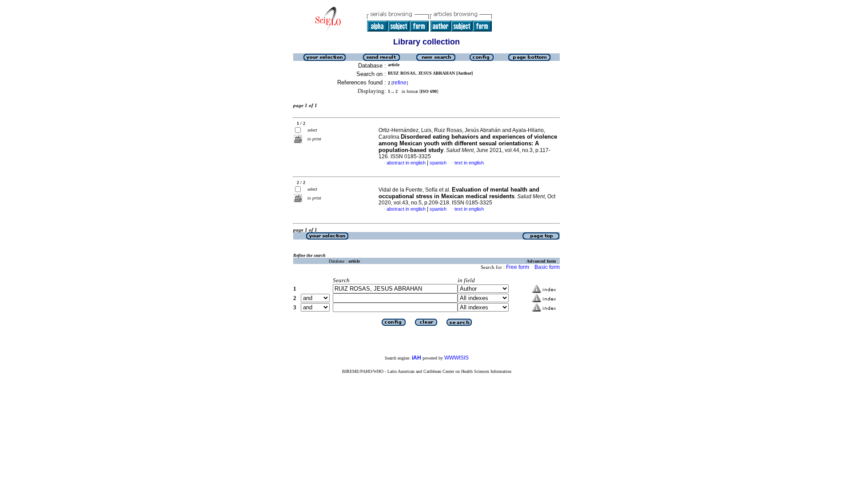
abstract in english (406, 162)
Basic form (547, 267)
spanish (438, 162)
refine (400, 83)
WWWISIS (456, 358)
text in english (469, 162)
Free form (517, 267)
